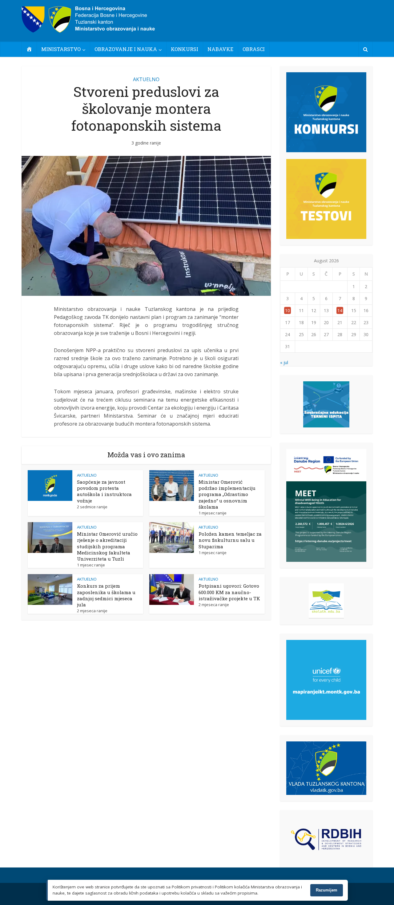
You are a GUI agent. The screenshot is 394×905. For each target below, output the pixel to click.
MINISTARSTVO (61, 49)
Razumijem (326, 890)
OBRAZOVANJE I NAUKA (125, 49)
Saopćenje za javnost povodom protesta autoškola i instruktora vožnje (104, 491)
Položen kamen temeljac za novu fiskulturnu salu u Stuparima (230, 540)
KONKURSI (184, 49)
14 (339, 310)
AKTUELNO (146, 79)
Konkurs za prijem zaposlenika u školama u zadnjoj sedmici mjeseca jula (106, 595)
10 (287, 310)
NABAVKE (220, 49)
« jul (284, 362)
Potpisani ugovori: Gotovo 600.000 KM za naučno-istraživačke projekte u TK (229, 592)
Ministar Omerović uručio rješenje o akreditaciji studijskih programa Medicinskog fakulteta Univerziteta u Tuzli (107, 546)
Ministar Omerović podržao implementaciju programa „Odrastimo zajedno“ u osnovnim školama (227, 494)
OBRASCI (254, 49)
